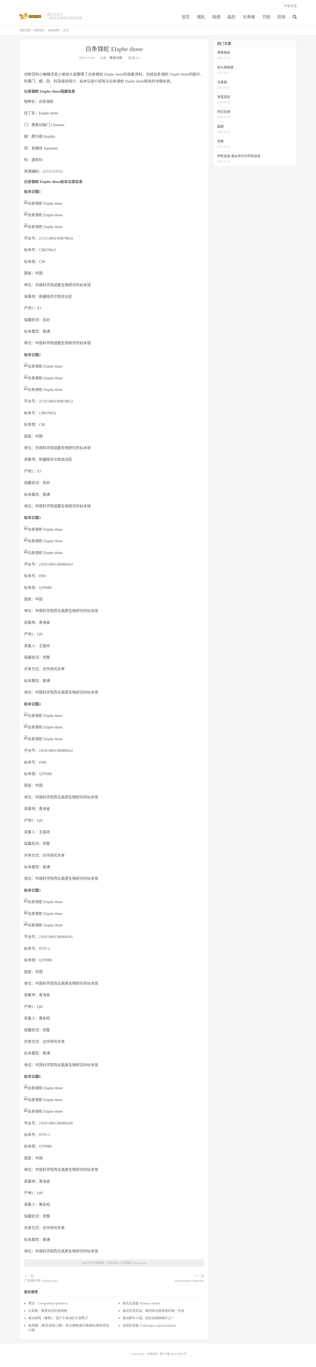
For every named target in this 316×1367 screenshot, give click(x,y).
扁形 (231, 17)
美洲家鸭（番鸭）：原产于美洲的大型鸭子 (58, 1318)
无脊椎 (249, 17)
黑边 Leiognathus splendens (48, 1303)
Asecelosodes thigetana (189, 1280)
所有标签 (290, 6)
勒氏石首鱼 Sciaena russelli (141, 1303)
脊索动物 (53, 30)
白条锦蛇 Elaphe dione (114, 49)
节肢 (266, 17)
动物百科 (30, 16)
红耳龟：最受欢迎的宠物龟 (47, 1310)
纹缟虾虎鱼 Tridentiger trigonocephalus (149, 1325)
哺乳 (201, 17)
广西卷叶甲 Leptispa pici (41, 1280)
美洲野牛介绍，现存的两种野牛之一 (148, 1318)
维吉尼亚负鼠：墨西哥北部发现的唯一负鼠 (153, 1310)
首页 (186, 17)
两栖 (216, 17)
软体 (281, 17)
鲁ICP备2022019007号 (173, 1354)
